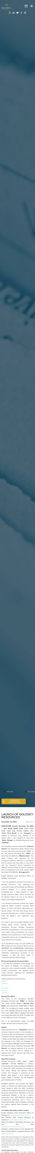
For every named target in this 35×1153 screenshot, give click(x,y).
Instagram (4, 990)
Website (4, 981)
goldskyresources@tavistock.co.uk (13, 1127)
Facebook (4, 988)
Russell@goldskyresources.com (19, 1115)
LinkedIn (4, 983)
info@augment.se (7, 1134)
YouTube (4, 993)
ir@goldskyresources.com (17, 1120)
